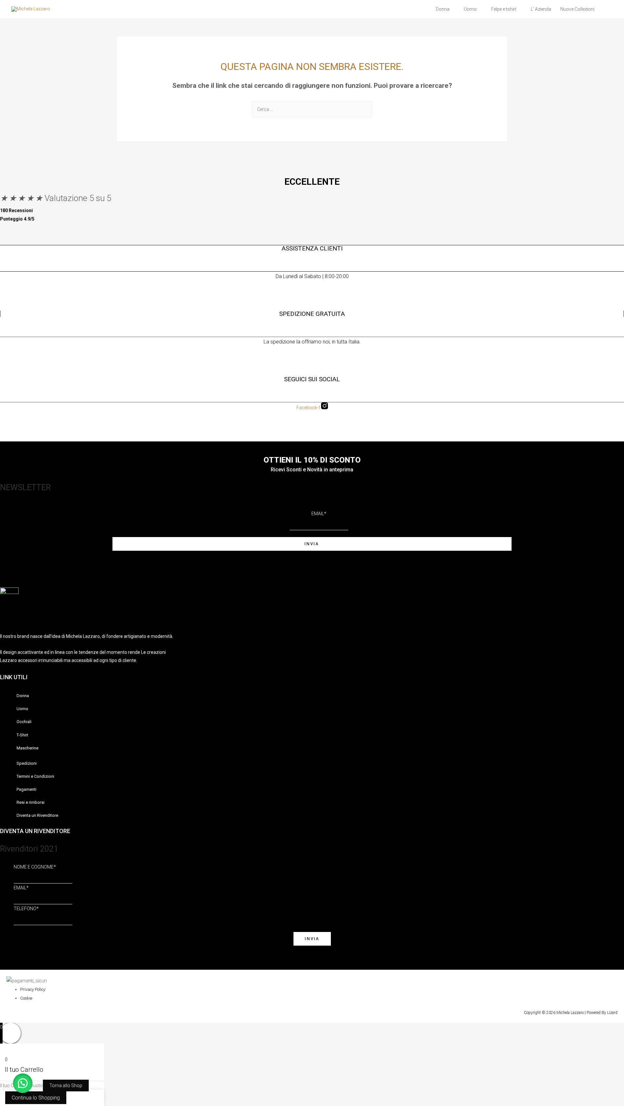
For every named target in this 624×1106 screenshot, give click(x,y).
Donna (442, 9)
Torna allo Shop (65, 1085)
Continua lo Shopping (36, 1098)
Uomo (470, 9)
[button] (22, 1083)
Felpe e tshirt (503, 9)
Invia (312, 543)
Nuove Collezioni (577, 9)
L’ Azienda (541, 9)
